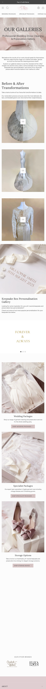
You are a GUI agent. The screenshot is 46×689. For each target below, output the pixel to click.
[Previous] (3, 2)
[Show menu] (3, 7)
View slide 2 (23, 351)
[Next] (43, 2)
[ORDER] (43, 7)
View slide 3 (25, 351)
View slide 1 (20, 351)
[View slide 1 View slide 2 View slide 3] (23, 336)
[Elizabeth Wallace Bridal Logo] (12, 665)
